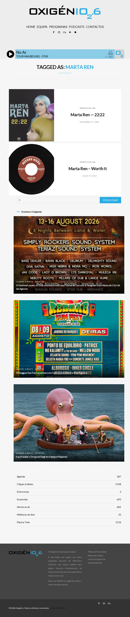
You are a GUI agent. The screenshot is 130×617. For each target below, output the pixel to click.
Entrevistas (69, 491)
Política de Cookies (95, 556)
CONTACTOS (95, 27)
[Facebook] (54, 32)
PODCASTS (76, 27)
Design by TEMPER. (58, 608)
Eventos (39, 282)
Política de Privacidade (97, 552)
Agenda (69, 476)
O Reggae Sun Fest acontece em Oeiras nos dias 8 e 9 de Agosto (51, 372)
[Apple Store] (75, 32)
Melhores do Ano (69, 514)
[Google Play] (70, 32)
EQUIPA (42, 27)
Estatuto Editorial (95, 563)
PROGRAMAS (58, 27)
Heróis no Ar (87, 108)
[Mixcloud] (64, 32)
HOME (30, 27)
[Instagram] (59, 32)
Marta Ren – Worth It (87, 168)
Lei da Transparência (96, 559)
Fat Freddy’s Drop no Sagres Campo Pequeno (42, 456)
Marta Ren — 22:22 (87, 114)
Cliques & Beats (24, 282)
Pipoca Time (69, 522)
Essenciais (69, 499)
